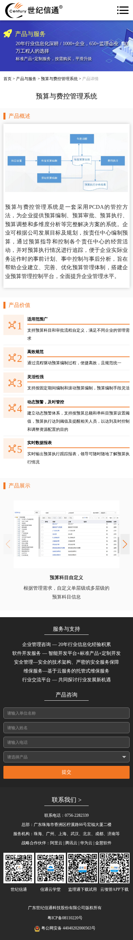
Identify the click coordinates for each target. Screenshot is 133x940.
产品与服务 (26, 78)
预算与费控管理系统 (59, 78)
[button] (125, 544)
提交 (66, 772)
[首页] (33, 10)
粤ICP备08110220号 (65, 918)
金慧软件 (103, 843)
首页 (7, 78)
